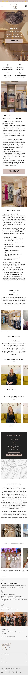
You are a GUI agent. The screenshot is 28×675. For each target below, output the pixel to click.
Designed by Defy (6, 670)
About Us (4, 662)
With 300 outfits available (10, 514)
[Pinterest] (9, 672)
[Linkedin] (16, 672)
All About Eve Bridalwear (10, 668)
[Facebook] (2, 672)
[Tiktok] (5, 672)
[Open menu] (3, 6)
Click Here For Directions (14, 454)
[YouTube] (20, 672)
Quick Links (4, 658)
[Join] (25, 636)
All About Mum (5, 500)
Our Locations (5, 654)
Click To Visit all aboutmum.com (14, 171)
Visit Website (14, 40)
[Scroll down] (14, 57)
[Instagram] (13, 672)
